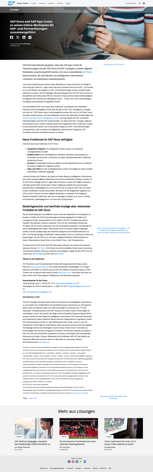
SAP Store (87, 72)
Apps (31, 398)
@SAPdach (59, 254)
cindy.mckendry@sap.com (66, 283)
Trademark (86, 468)
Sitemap (95, 468)
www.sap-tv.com (64, 273)
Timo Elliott (66, 447)
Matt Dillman (111, 447)
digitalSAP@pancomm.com (79, 286)
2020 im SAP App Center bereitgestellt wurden (41, 118)
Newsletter (103, 468)
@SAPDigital (38, 254)
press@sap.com (45, 292)
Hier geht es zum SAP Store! (113, 64)
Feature (19, 437)
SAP (35, 398)
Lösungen (14, 10)
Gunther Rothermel (23, 447)
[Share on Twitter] (17, 38)
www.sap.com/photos (39, 267)
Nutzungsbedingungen (57, 468)
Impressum (69, 468)
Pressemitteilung (15, 44)
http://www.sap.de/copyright (79, 393)
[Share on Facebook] (11, 38)
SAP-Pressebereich (30, 292)
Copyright (78, 468)
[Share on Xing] (29, 38)
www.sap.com (43, 342)
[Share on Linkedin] (23, 38)
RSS (110, 468)
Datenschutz (44, 468)
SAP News (27, 44)
